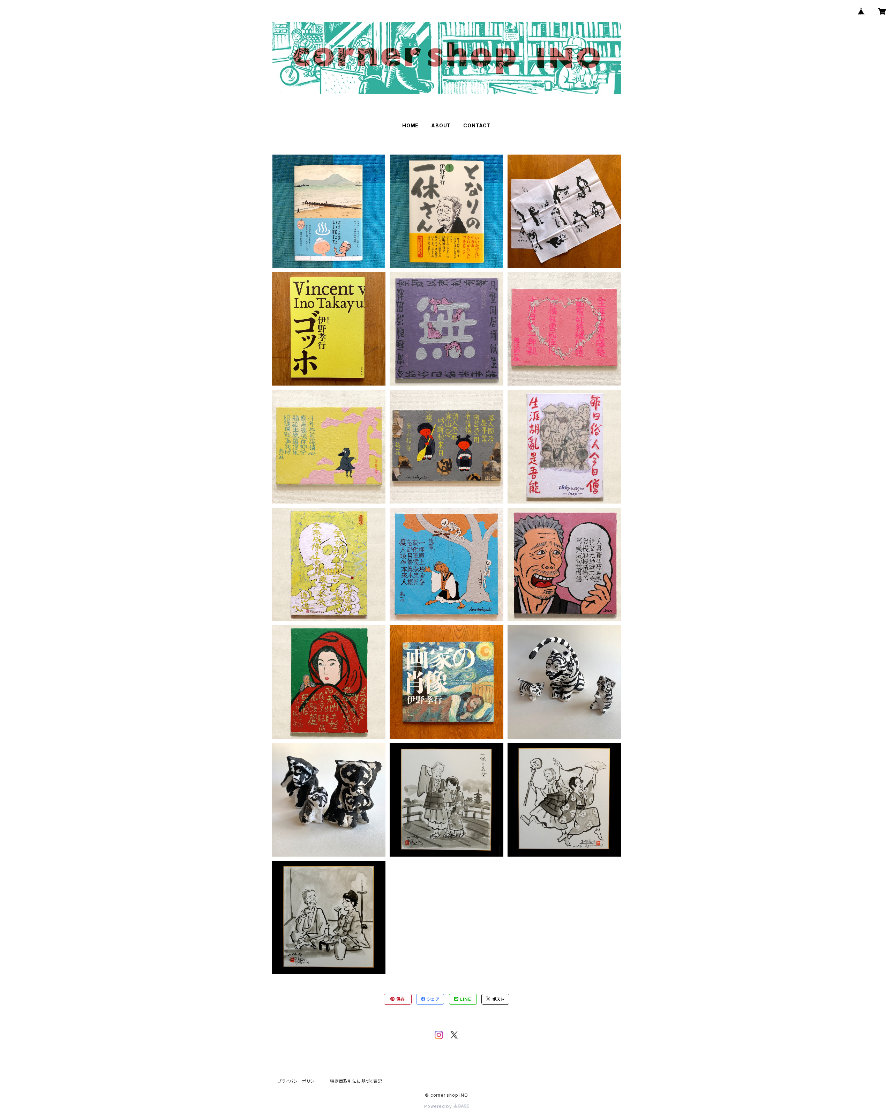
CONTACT (477, 125)
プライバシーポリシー (298, 1081)
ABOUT (441, 125)
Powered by (438, 1106)
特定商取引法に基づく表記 (356, 1081)
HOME (410, 125)
